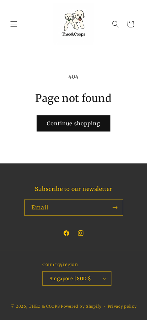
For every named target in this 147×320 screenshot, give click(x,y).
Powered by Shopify (81, 306)
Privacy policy (122, 306)
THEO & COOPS (44, 306)
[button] (13, 24)
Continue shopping (73, 123)
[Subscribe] (115, 207)
